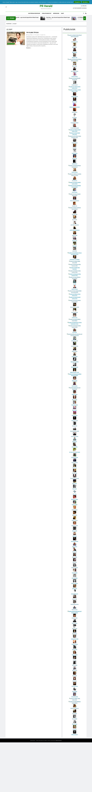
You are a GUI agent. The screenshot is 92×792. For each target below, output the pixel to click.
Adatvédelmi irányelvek (34, 13)
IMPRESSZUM (56, 13)
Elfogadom (77, 2)
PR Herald (46, 6)
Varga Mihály (30, 34)
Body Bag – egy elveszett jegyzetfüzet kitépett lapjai (36, 17)
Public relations (11, 43)
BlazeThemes (59, 740)
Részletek (28, 47)
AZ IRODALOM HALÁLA (61, 17)
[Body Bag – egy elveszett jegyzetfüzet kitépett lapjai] (20, 19)
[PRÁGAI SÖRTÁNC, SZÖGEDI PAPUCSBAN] (70, 19)
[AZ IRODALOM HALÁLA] (52, 19)
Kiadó (62, 13)
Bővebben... (85, 2)
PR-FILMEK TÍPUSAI (32, 32)
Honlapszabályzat (46, 13)
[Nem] (90, 2)
